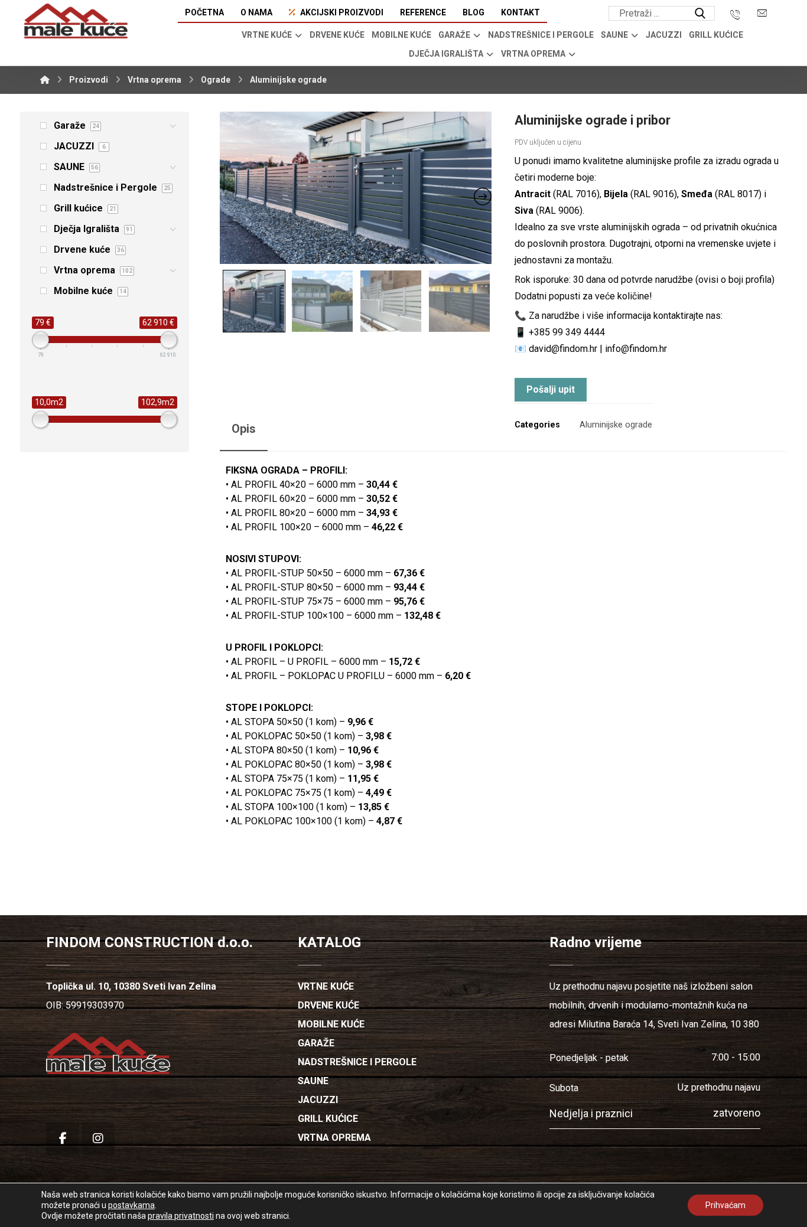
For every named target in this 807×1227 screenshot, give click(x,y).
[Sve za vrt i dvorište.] (76, 21)
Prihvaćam (725, 1205)
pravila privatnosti (181, 1216)
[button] (700, 13)
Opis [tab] (244, 429)
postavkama (131, 1205)
